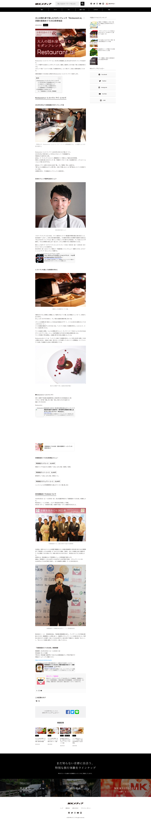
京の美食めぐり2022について (44, 89)
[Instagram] (39, 690)
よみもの (96, 9)
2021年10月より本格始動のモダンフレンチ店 (50, 82)
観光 (42, 9)
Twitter (104, 81)
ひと (69, 9)
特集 (109, 9)
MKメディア (72, 817)
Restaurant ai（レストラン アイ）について (48, 80)
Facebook (104, 74)
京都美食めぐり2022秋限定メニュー (48, 87)
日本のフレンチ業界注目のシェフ (47, 84)
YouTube (104, 94)
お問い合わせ (75, 808)
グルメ (55, 9)
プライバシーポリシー (86, 808)
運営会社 (68, 808)
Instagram (104, 87)
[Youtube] (41, 690)
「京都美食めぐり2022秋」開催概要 (48, 91)
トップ (61, 808)
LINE (104, 100)
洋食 (38, 701)
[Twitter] (37, 690)
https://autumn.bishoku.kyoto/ (43, 660)
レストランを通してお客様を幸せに (48, 85)
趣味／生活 (82, 9)
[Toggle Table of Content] (58, 78)
